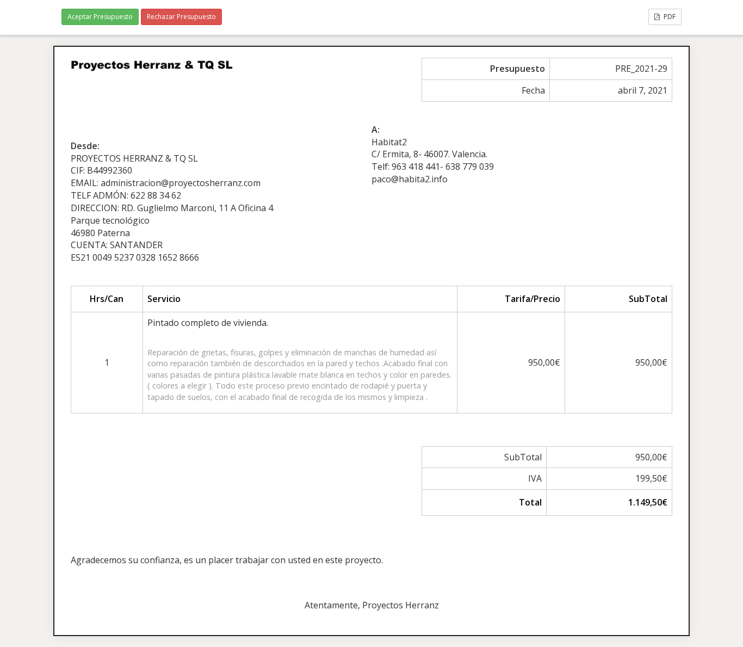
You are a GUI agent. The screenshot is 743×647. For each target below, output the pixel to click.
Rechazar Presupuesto (181, 16)
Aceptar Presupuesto (100, 16)
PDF (669, 16)
